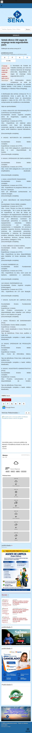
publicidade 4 (7, 648)
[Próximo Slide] (29, 413)
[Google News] (27, 57)
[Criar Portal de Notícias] (28, 730)
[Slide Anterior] (26, 413)
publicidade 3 (7, 627)
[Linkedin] (15, 403)
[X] (19, 57)
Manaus (16, 35)
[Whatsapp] (4, 57)
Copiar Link (7, 399)
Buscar (28, 29)
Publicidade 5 (7, 685)
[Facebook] (12, 57)
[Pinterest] (19, 403)
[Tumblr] (23, 403)
